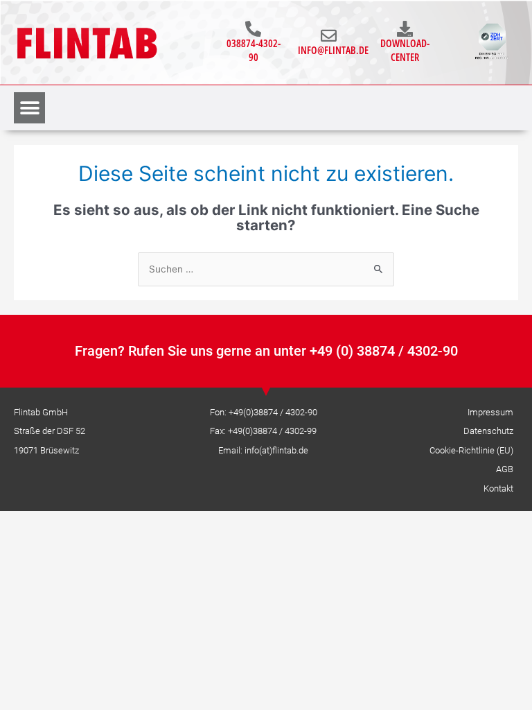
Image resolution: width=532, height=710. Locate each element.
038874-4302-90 (254, 50)
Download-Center (404, 50)
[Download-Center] (405, 29)
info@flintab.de (333, 50)
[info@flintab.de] (329, 36)
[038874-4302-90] (253, 29)
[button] (29, 107)
